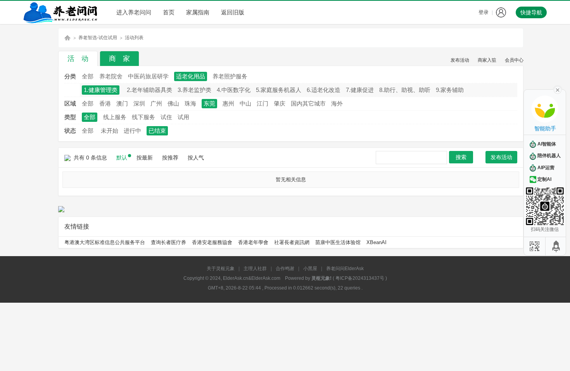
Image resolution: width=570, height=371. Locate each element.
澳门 (122, 103)
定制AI (544, 179)
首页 (168, 12)
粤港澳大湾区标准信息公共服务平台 (104, 242)
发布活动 (460, 60)
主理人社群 (255, 268)
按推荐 (170, 157)
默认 (121, 157)
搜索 (461, 157)
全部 (87, 76)
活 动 (77, 58)
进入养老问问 (133, 12)
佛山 (173, 103)
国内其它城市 (308, 103)
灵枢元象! (321, 278)
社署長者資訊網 (291, 242)
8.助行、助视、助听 (404, 90)
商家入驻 (487, 60)
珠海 (190, 103)
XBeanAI (376, 242)
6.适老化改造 (323, 90)
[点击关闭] (557, 89)
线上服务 (114, 117)
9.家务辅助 (450, 90)
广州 (156, 103)
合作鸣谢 (285, 268)
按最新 (144, 157)
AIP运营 (545, 167)
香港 (105, 103)
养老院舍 (111, 76)
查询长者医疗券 (168, 242)
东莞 (209, 103)
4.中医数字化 (233, 90)
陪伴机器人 (549, 155)
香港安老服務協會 (212, 242)
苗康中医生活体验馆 (338, 242)
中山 (245, 103)
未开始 (109, 130)
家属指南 (197, 12)
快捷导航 (531, 12)
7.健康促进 (360, 90)
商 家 (119, 58)
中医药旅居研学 (148, 76)
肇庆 (279, 103)
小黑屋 (310, 268)
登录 (483, 12)
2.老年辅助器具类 (149, 90)
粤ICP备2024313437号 (359, 278)
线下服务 (143, 117)
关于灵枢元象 (221, 268)
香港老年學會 (253, 242)
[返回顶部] (556, 246)
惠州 (228, 103)
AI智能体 (546, 144)
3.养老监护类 (194, 90)
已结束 (157, 130)
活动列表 (134, 37)
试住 (166, 117)
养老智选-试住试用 (97, 37)
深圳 (139, 103)
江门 (262, 103)
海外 (337, 103)
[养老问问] (62, 12)
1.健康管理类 (100, 90)
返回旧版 (232, 12)
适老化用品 (190, 76)
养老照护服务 (229, 76)
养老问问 (67, 37)
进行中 (132, 130)
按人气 (196, 157)
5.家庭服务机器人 (278, 90)
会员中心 (514, 60)
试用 (183, 117)
